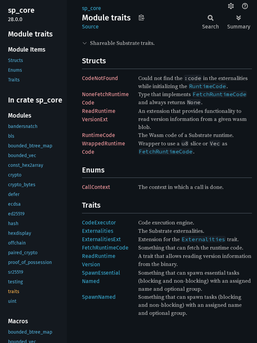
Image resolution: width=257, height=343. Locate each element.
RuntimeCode (98, 135)
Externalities (97, 231)
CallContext (96, 187)
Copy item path (141, 17)
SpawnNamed (99, 297)
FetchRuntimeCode (105, 248)
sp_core (91, 8)
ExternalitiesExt (101, 239)
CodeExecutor (99, 222)
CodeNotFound (100, 78)
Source (90, 26)
